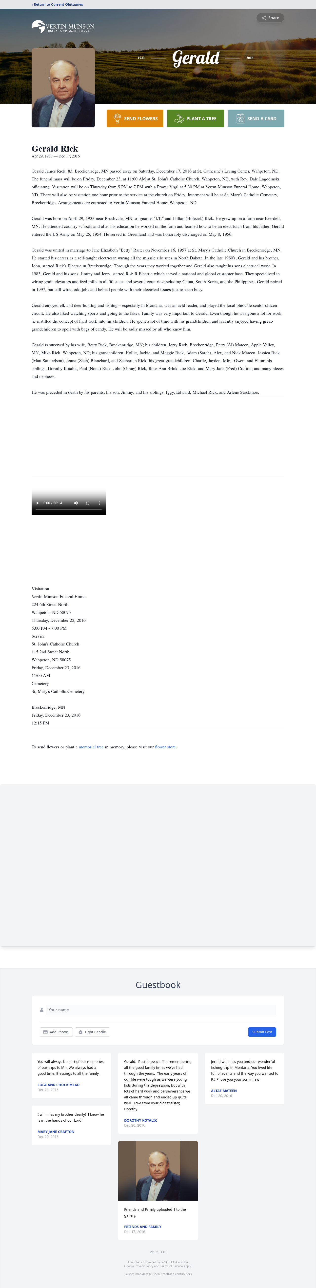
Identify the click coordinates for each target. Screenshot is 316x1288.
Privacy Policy (144, 1266)
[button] (158, 1171)
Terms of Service (171, 1266)
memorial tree (91, 747)
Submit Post (262, 1032)
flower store (165, 747)
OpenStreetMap (163, 1274)
